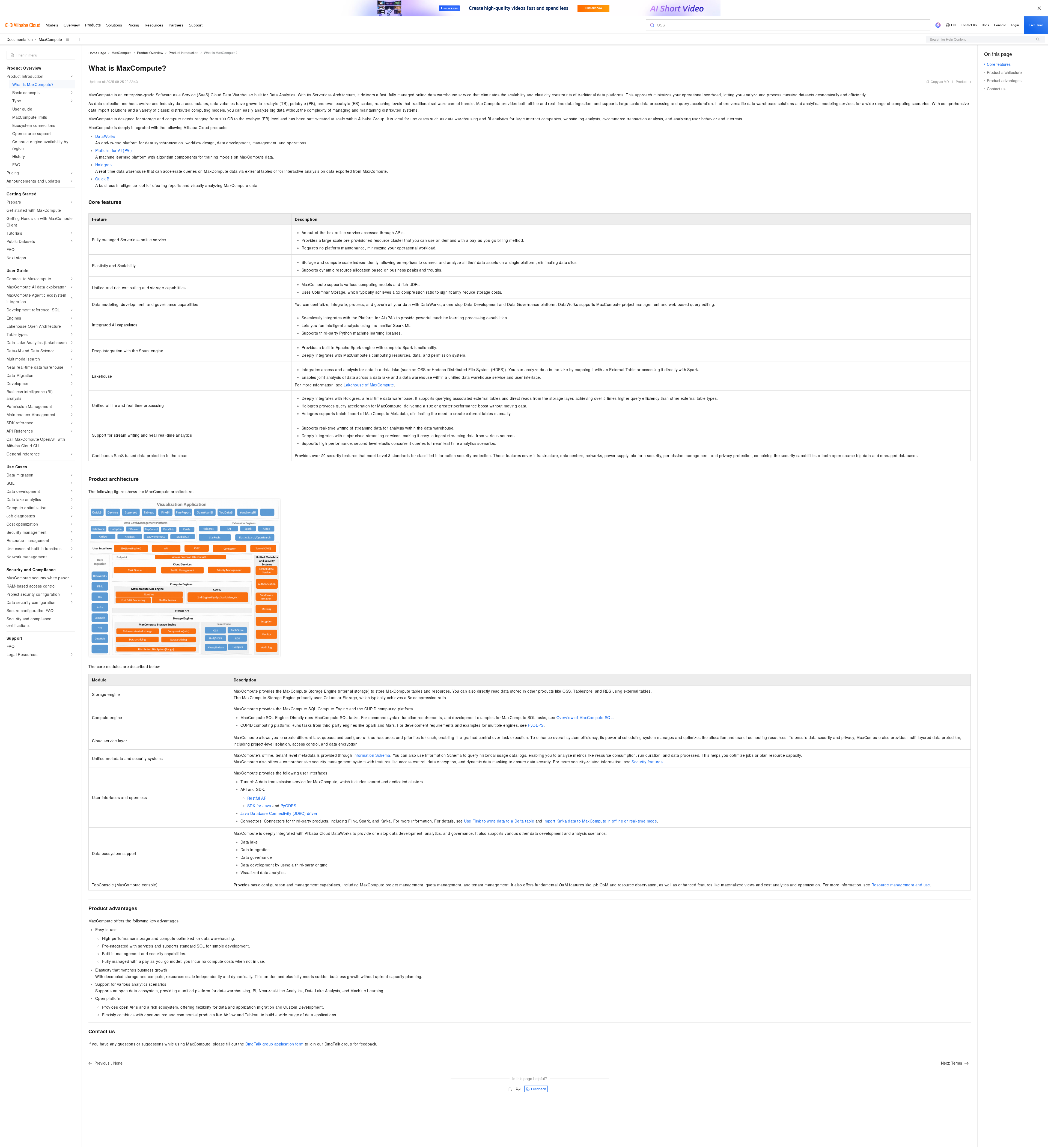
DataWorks (105, 136)
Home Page (97, 52)
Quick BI (103, 178)
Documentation (20, 39)
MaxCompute (50, 39)
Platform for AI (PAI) (113, 150)
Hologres (103, 164)
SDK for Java (259, 805)
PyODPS (535, 725)
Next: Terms (951, 1063)
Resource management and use (900, 884)
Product (961, 81)
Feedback (538, 1088)
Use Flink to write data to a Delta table (499, 821)
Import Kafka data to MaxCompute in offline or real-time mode (600, 821)
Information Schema (371, 755)
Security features (647, 761)
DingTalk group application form (274, 1044)
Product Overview (150, 52)
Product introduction (183, 52)
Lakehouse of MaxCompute (369, 385)
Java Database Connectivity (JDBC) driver (278, 813)
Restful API (257, 798)
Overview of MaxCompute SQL (584, 717)
